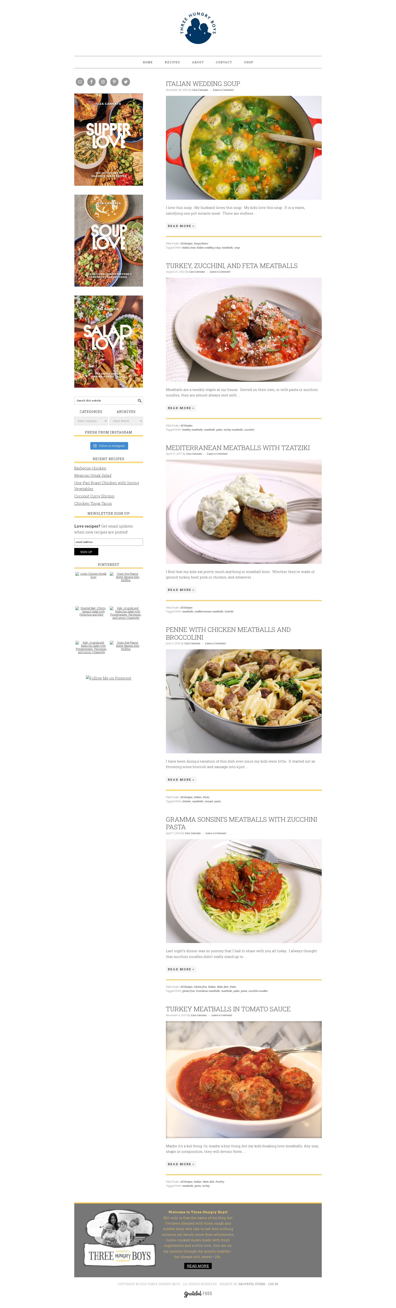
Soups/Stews (201, 243)
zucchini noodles (258, 991)
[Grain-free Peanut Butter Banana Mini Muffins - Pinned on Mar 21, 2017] (126, 579)
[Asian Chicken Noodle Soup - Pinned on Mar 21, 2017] (91, 577)
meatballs (227, 247)
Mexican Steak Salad (92, 475)
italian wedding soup (208, 247)
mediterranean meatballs (209, 611)
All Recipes (186, 243)
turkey (206, 1185)
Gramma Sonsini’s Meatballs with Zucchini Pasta (241, 823)
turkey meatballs (233, 429)
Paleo (233, 986)
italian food (188, 247)
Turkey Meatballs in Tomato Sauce (228, 1009)
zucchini (249, 429)
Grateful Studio (252, 1284)
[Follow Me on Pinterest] (108, 680)
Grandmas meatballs (208, 991)
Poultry (220, 1181)
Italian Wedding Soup (203, 83)
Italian (197, 797)
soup (237, 247)
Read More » (181, 226)
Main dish (222, 986)
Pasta (206, 797)
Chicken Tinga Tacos (93, 503)
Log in (273, 1284)
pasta (217, 801)
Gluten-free (200, 986)
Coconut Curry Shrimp (94, 496)
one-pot (209, 801)
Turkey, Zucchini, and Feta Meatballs (232, 265)
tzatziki (229, 611)
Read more (198, 1266)
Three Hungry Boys (198, 28)
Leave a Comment (223, 89)
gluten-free (188, 991)
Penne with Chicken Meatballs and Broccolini (228, 633)
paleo (219, 429)
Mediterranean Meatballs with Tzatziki (238, 447)
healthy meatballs (192, 429)
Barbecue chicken (90, 468)
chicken (186, 801)
